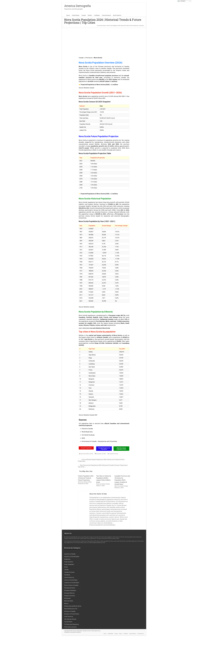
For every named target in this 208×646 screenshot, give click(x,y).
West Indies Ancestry (70, 627)
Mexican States (68, 601)
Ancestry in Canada (69, 554)
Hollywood (67, 598)
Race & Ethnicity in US (70, 608)
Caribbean (97, 15)
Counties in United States (71, 582)
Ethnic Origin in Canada (71, 585)
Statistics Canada (87, 428)
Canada (83, 15)
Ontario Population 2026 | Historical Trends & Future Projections (85, 478)
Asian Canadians (69, 564)
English (183, 1)
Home (68, 15)
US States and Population (71, 624)
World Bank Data (87, 432)
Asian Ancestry (68, 562)
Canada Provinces (113, 453)
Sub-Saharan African (70, 619)
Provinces (88, 57)
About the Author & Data (86, 453)
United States (75, 15)
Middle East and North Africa (72, 606)
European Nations (69, 593)
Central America (106, 15)
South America (117, 15)
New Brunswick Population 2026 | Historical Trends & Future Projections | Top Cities (103, 466)
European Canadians (70, 590)
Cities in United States (70, 580)
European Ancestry (69, 588)
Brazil (66, 567)
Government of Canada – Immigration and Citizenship (99, 441)
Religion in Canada (69, 611)
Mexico (90, 15)
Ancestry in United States (71, 556)
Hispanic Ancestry (69, 595)
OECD (83, 438)
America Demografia (77, 6)
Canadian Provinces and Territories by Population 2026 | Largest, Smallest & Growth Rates (122, 480)
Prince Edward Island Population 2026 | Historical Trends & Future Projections (101, 460)
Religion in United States (71, 614)
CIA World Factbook (88, 435)
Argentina (67, 559)
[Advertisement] (104, 40)
